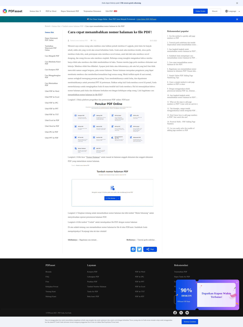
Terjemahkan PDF (180, 272)
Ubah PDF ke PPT (51, 109)
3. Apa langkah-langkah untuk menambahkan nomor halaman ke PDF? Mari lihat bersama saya (181, 50)
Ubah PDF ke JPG (51, 103)
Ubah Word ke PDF (52, 126)
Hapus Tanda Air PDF (182, 277)
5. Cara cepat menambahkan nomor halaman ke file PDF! (180, 63)
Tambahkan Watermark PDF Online (51, 48)
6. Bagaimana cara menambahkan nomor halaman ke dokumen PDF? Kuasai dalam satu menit (182, 70)
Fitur (47, 282)
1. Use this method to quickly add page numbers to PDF (181, 37)
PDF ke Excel (140, 287)
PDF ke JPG (139, 277)
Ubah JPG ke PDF (51, 132)
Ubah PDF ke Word (52, 91)
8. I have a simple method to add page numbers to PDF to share (181, 83)
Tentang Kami (51, 292)
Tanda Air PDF (92, 292)
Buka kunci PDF (93, 296)
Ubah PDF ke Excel (52, 97)
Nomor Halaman (93, 157)
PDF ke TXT (140, 292)
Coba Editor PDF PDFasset (146, 19)
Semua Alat (56, 26)
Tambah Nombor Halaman (96, 287)
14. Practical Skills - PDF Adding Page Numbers (181, 123)
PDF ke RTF (139, 296)
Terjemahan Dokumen (92, 11)
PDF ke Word (51, 11)
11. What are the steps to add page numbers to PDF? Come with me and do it (182, 103)
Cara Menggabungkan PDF (52, 76)
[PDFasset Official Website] (12, 11)
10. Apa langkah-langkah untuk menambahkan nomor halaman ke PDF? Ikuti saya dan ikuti (181, 96)
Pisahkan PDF (92, 282)
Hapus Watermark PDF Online (51, 39)
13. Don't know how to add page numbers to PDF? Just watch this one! (182, 116)
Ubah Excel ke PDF (52, 120)
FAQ (47, 277)
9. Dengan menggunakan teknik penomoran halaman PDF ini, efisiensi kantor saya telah (181, 90)
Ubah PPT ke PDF (51, 138)
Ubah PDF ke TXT (52, 114)
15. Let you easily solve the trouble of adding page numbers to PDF (181, 129)
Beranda (48, 272)
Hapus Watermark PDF (70, 11)
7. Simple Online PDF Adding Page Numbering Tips (180, 77)
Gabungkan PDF (93, 277)
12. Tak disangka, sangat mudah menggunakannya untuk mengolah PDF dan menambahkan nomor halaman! (181, 110)
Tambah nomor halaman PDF (73, 26)
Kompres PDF (92, 272)
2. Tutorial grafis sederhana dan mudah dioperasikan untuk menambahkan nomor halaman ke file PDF (182, 44)
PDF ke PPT (139, 282)
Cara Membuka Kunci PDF (53, 63)
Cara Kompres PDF (52, 70)
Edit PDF (109, 11)
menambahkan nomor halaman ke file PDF (85, 95)
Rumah (47, 26)
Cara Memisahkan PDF (51, 84)
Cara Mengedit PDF (52, 56)
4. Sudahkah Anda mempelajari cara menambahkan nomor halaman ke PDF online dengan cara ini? (181, 57)
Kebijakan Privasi (52, 287)
